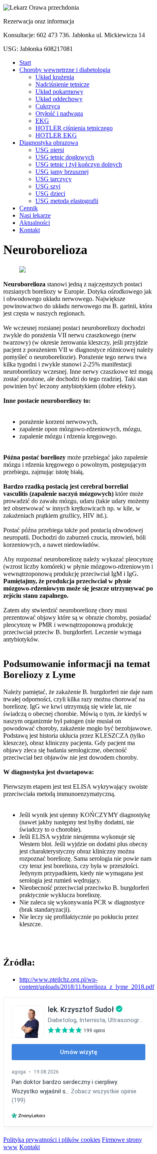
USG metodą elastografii (66, 200)
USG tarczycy (53, 179)
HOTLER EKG (56, 135)
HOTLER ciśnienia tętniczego (74, 128)
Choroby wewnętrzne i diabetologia (64, 69)
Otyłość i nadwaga (59, 113)
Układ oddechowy (59, 98)
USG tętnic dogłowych (64, 157)
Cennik (28, 208)
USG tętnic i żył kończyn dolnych (78, 164)
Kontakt (29, 230)
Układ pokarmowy (59, 91)
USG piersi (49, 149)
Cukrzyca (47, 106)
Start (25, 62)
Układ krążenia (54, 77)
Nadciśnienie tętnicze (62, 84)
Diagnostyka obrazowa (48, 142)
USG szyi (47, 186)
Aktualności (34, 222)
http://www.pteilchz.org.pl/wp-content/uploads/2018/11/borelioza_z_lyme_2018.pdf (86, 983)
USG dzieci (50, 193)
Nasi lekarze (35, 215)
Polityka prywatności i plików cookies (51, 1139)
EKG (42, 120)
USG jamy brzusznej (62, 171)
